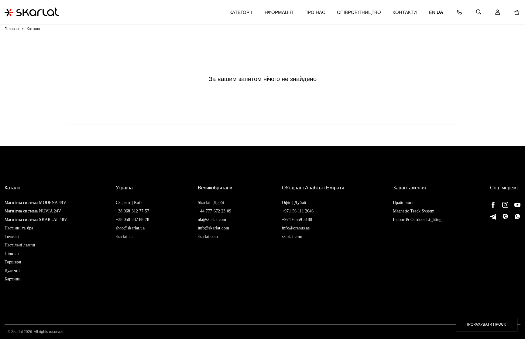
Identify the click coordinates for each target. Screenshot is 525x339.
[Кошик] (516, 12)
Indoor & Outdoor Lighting (417, 219)
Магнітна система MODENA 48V (35, 202)
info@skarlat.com (213, 228)
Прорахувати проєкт (486, 324)
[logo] (32, 12)
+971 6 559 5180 (297, 219)
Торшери (13, 262)
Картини (13, 279)
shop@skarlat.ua (130, 228)
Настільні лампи (20, 245)
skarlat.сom (292, 236)
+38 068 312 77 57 (132, 211)
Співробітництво (359, 12)
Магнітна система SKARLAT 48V (36, 219)
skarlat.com (208, 236)
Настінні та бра (19, 228)
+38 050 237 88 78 (132, 219)
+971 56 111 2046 (298, 211)
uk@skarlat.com (212, 219)
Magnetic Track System (413, 211)
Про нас (314, 12)
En (432, 12)
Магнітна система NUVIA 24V (33, 211)
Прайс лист (403, 202)
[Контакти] (459, 12)
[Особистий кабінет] (497, 12)
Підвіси (12, 253)
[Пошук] (478, 12)
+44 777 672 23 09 (214, 211)
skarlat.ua (124, 236)
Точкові (12, 236)
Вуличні (12, 270)
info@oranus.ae (296, 228)
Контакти (405, 12)
